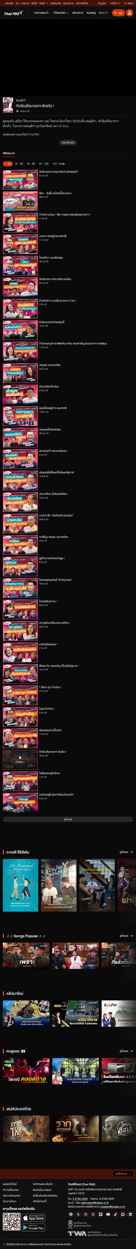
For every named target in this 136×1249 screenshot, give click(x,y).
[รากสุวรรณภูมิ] (75, 1129)
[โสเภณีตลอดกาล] (26, 1071)
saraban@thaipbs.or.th (113, 1206)
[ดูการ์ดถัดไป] (129, 885)
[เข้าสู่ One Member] (129, 12)
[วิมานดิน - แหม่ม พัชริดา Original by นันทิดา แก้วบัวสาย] (75, 956)
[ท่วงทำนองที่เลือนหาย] (97, 885)
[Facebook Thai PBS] (71, 1214)
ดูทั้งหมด (68, 819)
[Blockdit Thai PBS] (123, 1214)
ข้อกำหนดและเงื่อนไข (43, 1184)
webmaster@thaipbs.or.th (95, 1202)
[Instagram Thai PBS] (86, 1214)
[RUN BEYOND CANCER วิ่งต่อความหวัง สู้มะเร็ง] (75, 1071)
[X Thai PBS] (78, 1214)
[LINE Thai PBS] (100, 1214)
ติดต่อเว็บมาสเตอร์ (42, 1190)
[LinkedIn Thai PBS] (130, 1214)
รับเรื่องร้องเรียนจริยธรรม (45, 1195)
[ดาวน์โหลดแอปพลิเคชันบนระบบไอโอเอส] (33, 1218)
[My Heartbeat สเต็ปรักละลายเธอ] (20, 885)
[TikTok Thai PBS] (115, 1214)
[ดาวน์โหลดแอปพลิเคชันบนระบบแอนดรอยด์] (33, 1227)
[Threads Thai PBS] (93, 1214)
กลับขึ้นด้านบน (121, 1173)
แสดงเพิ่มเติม (68, 142)
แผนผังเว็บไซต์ (10, 1184)
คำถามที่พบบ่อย (11, 1190)
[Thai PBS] (14, 12)
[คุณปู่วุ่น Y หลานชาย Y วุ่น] (58, 885)
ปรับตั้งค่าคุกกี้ (40, 1201)
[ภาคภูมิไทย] (26, 1129)
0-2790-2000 (80, 1198)
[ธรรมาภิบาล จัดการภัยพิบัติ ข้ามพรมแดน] (75, 1013)
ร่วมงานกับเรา (9, 1201)
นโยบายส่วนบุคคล (11, 1195)
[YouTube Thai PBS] (108, 1214)
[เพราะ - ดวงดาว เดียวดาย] (26, 956)
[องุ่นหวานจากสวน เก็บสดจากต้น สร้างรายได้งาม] (26, 1013)
